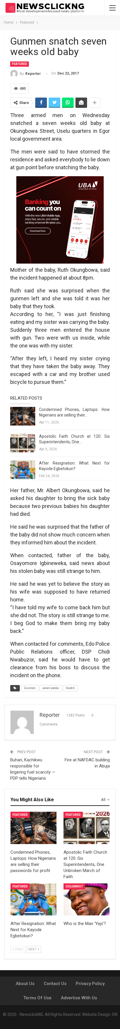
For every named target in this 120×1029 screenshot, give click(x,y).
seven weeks (50, 688)
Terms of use (37, 997)
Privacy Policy (90, 983)
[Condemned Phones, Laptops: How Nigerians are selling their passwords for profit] (22, 416)
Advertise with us (79, 997)
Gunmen (30, 688)
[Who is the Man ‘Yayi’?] (86, 899)
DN (114, 1014)
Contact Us (55, 983)
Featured (19, 64)
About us (25, 983)
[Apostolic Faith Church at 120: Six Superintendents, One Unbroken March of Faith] (22, 443)
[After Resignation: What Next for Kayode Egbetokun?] (22, 469)
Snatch (70, 688)
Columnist (74, 886)
